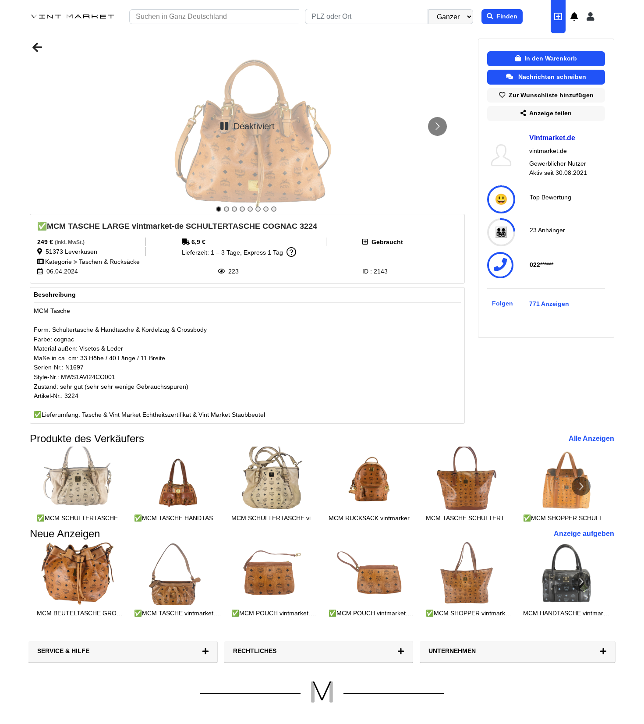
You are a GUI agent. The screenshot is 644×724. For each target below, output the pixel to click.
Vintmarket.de (552, 138)
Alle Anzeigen (591, 438)
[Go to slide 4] (242, 209)
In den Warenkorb (549, 58)
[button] (574, 16)
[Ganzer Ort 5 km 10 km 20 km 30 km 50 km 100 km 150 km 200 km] (454, 16)
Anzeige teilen (549, 113)
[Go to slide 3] (234, 209)
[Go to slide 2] (226, 209)
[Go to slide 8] (273, 209)
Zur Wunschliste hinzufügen (549, 95)
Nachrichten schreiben (550, 76)
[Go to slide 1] (218, 209)
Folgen (502, 303)
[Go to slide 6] (258, 209)
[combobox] (366, 16)
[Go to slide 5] (250, 209)
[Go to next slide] (437, 126)
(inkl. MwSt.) (70, 242)
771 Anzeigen (549, 303)
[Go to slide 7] (266, 209)
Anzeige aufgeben (584, 533)
